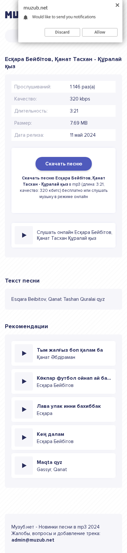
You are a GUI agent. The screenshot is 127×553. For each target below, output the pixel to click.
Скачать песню (63, 164)
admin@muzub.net (32, 540)
